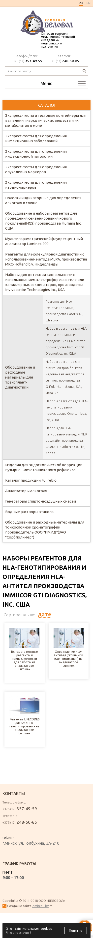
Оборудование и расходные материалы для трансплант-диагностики (20, 377)
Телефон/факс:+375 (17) (26, 58)
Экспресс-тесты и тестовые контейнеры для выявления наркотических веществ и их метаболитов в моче (45, 120)
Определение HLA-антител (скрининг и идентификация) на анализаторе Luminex (68, 658)
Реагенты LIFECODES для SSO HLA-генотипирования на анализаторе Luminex (24, 726)
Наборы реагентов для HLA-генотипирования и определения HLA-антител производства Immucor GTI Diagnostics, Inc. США (67, 341)
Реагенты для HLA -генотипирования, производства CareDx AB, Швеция (64, 311)
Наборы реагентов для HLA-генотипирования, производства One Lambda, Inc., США (67, 410)
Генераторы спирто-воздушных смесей (40, 501)
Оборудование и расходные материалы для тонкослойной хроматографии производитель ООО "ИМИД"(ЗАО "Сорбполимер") (44, 529)
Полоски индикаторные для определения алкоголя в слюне (43, 200)
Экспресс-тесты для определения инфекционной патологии (36, 153)
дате (44, 614)
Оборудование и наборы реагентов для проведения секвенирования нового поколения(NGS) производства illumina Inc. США (43, 220)
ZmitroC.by (40, 906)
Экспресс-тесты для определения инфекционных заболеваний (36, 138)
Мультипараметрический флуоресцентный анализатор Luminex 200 (44, 241)
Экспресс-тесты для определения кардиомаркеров (36, 184)
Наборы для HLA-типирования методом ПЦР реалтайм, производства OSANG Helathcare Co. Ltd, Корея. (66, 440)
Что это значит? (18, 932)
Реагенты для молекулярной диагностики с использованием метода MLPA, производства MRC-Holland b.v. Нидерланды (46, 259)
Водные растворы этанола (29, 512)
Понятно (75, 930)
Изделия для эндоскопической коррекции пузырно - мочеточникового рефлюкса (43, 467)
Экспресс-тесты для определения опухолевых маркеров (36, 169)
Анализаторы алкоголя (26, 491)
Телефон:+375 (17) (63, 58)
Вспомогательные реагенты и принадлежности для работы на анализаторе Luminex (24, 660)
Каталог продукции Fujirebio (31, 480)
